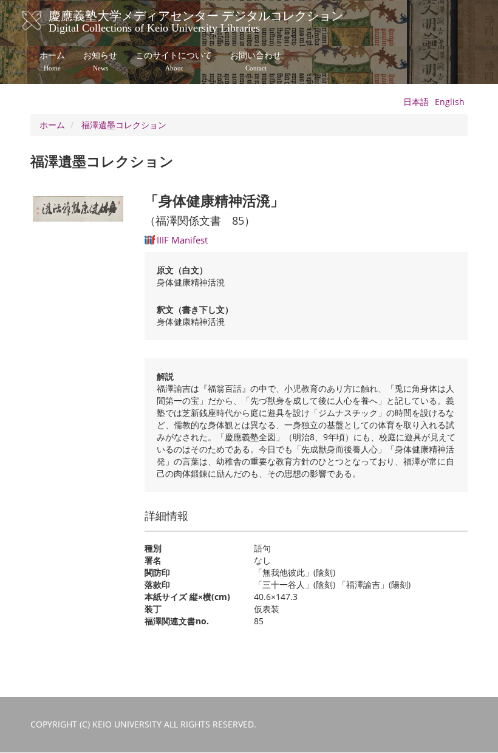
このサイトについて (173, 61)
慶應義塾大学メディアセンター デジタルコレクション (196, 20)
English (450, 101)
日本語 (416, 101)
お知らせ (100, 61)
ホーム (52, 61)
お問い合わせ (255, 61)
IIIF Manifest (182, 240)
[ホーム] (44, 20)
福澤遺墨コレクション (123, 125)
